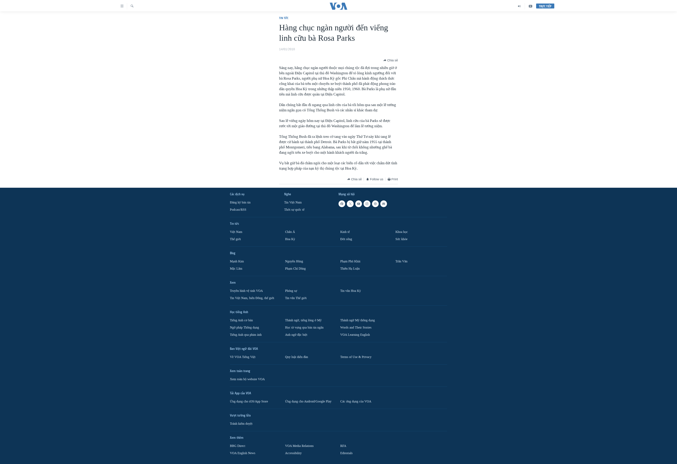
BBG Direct (237, 446)
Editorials (346, 453)
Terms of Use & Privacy (355, 357)
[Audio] (519, 6)
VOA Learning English (355, 335)
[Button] (390, 60)
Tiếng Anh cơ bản (241, 320)
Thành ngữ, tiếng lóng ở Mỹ (303, 320)
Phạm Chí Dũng (295, 269)
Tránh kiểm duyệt (241, 424)
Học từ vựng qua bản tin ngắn (304, 328)
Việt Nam (236, 232)
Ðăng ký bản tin (240, 202)
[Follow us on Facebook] (341, 203)
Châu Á (290, 232)
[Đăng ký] (383, 203)
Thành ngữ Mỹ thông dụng (357, 320)
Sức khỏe (401, 239)
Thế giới (235, 239)
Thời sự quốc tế (294, 210)
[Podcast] (375, 203)
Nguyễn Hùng (294, 261)
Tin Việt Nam (293, 202)
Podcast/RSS (238, 210)
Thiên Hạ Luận (350, 269)
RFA (343, 446)
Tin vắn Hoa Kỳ (350, 291)
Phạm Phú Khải (350, 261)
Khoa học (401, 232)
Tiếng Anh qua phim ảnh (246, 335)
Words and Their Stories (355, 328)
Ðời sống (346, 239)
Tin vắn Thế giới (296, 298)
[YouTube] (530, 6)
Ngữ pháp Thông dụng (244, 328)
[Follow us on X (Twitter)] (350, 203)
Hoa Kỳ (290, 239)
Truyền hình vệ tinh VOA (246, 291)
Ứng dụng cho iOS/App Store (249, 401)
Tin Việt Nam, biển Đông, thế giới (252, 298)
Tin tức (283, 18)
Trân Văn (401, 261)
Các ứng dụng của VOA (355, 401)
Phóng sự (291, 291)
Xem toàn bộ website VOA (247, 379)
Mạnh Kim (237, 261)
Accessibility (293, 453)
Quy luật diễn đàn (296, 357)
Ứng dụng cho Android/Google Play (308, 401)
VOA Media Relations (299, 446)
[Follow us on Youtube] (358, 203)
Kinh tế (345, 232)
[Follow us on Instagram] (367, 203)
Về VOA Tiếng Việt (242, 357)
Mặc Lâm (236, 269)
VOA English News (242, 453)
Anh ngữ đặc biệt (296, 335)
